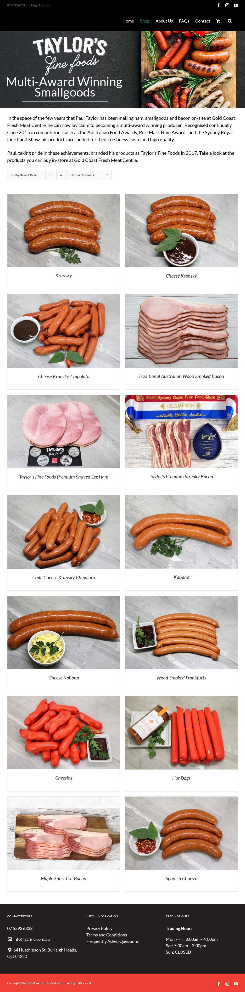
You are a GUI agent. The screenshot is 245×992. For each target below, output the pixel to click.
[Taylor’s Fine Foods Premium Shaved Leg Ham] (63, 398)
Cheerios (63, 778)
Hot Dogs (181, 778)
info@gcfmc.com (39, 5)
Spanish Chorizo (181, 878)
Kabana (181, 577)
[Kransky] (63, 197)
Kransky (64, 275)
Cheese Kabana (64, 677)
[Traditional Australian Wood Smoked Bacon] (181, 297)
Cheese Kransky (181, 276)
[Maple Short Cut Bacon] (63, 799)
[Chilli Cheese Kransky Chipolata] (63, 498)
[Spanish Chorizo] (181, 799)
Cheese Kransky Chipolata (63, 376)
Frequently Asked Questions (112, 941)
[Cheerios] (63, 699)
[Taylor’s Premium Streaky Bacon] (181, 398)
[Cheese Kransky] (181, 197)
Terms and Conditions (106, 934)
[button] (230, 21)
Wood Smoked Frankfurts (181, 677)
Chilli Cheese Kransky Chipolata (63, 577)
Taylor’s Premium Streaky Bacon (181, 476)
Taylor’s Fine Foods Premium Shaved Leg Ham (63, 476)
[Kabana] (181, 498)
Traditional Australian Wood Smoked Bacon (181, 376)
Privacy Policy (99, 928)
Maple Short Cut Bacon (63, 878)
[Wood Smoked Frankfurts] (181, 599)
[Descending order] (61, 175)
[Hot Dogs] (181, 699)
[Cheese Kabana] (63, 599)
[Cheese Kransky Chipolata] (63, 297)
